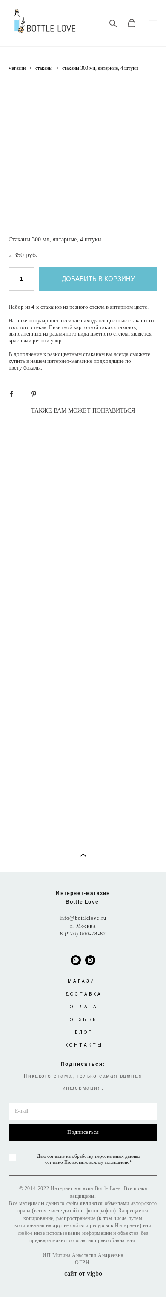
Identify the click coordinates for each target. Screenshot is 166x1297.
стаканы (43, 68)
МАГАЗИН (84, 981)
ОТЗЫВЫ (84, 1019)
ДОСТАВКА (84, 994)
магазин (17, 68)
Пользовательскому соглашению (96, 1162)
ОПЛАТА (84, 1006)
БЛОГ (84, 1032)
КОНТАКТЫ (84, 1045)
